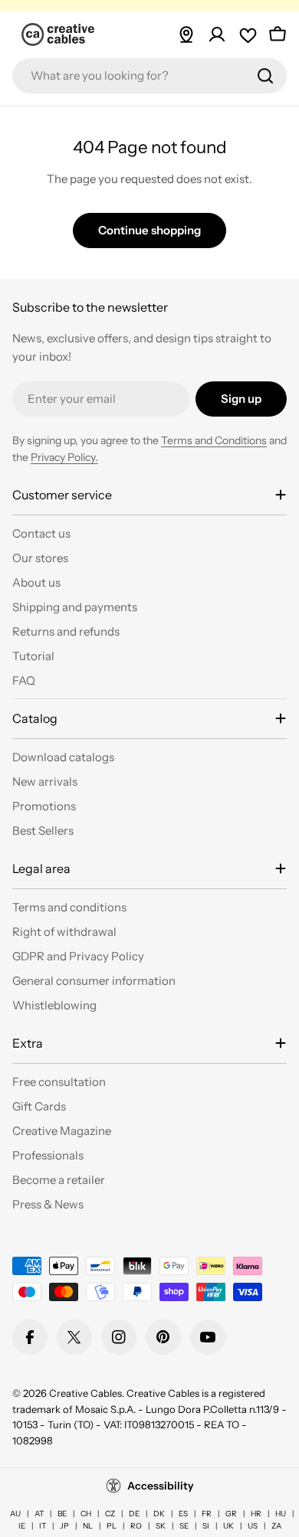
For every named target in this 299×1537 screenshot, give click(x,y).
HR (256, 1514)
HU (280, 1514)
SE (184, 1526)
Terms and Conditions (214, 440)
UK (228, 1526)
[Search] (265, 76)
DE (134, 1514)
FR (207, 1514)
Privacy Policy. (64, 457)
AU (15, 1514)
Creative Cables (85, 1393)
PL (112, 1526)
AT (39, 1514)
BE (62, 1514)
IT (42, 1526)
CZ (110, 1514)
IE (21, 1526)
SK (161, 1526)
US (253, 1526)
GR (231, 1514)
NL (88, 1526)
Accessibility (160, 1486)
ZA (276, 1526)
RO (136, 1526)
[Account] (217, 34)
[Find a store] (186, 34)
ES (183, 1514)
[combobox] (149, 75)
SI (205, 1526)
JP (64, 1526)
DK (159, 1514)
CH (85, 1514)
